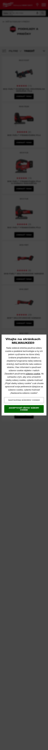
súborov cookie (33, 374)
